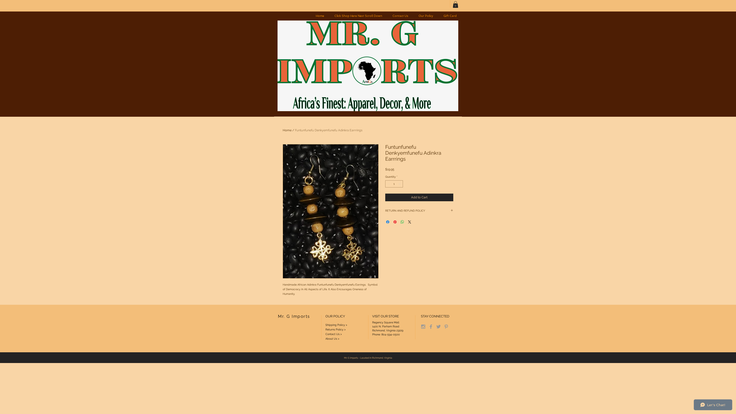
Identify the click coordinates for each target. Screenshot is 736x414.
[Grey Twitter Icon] (438, 326)
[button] (358, 16)
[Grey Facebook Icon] (431, 326)
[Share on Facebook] (387, 222)
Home (287, 130)
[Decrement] (388, 184)
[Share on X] (409, 222)
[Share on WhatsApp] (402, 222)
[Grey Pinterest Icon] (446, 326)
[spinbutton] (394, 184)
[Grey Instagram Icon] (423, 326)
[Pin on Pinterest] (395, 222)
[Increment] (400, 184)
